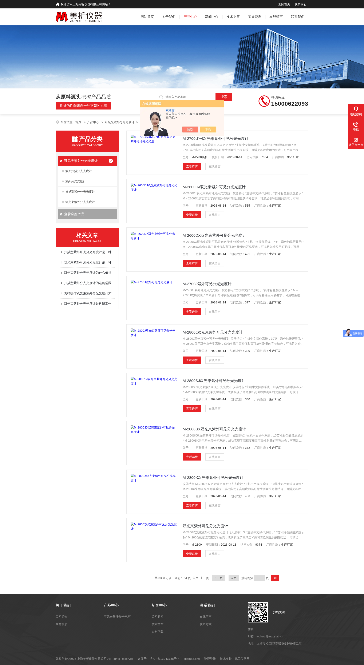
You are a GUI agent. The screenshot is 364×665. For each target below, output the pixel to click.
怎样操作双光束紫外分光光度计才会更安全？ (89, 293)
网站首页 (147, 17)
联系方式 (205, 624)
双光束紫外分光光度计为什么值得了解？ (89, 272)
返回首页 (284, 4)
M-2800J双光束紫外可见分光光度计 (213, 332)
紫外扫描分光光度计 (78, 171)
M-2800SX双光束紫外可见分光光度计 (214, 429)
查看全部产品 (74, 214)
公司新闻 (157, 616)
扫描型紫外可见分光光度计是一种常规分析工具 (89, 252)
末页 (234, 578)
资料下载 (157, 631)
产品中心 (190, 17)
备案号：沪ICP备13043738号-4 (158, 658)
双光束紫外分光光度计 (80, 202)
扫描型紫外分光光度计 (80, 191)
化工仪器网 (242, 658)
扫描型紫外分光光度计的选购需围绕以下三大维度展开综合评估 (89, 283)
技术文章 (233, 17)
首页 (78, 122)
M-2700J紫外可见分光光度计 (207, 284)
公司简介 (61, 616)
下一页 (218, 578)
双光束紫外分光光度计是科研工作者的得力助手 (89, 303)
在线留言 (276, 17)
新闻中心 (211, 17)
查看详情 (192, 166)
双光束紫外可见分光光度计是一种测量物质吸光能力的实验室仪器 (89, 262)
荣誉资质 (254, 17)
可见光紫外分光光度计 (119, 122)
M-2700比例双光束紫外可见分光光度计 (216, 138)
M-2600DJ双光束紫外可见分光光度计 (214, 187)
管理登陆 (210, 658)
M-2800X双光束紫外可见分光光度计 (213, 477)
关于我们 (168, 17)
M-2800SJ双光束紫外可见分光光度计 (214, 381)
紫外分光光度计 (75, 181)
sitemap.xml (192, 658)
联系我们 (300, 4)
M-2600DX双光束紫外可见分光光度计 (214, 235)
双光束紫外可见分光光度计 (205, 526)
